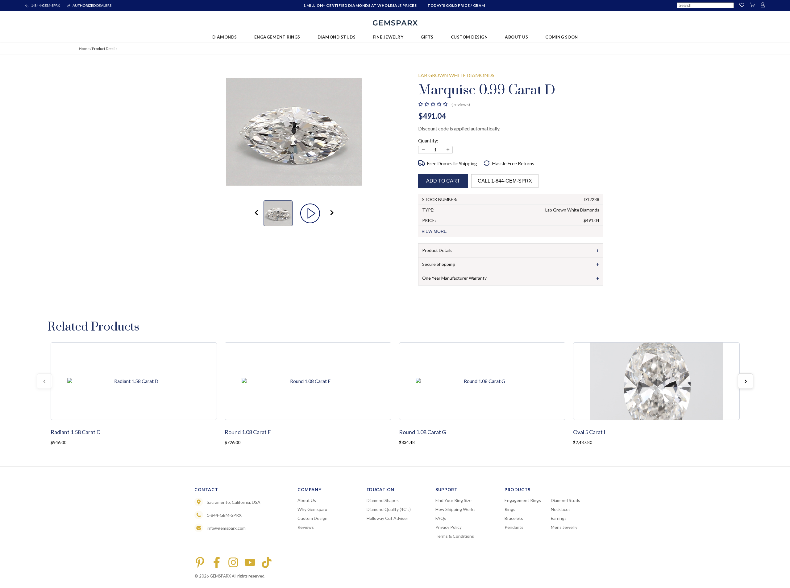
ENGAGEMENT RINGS (277, 37)
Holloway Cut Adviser (387, 518)
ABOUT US (516, 37)
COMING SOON (561, 37)
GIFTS (427, 37)
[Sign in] (762, 5)
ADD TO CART (443, 180)
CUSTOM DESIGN (469, 37)
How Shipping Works (455, 509)
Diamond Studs (565, 500)
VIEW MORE (434, 231)
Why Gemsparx (312, 509)
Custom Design (312, 518)
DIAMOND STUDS (337, 37)
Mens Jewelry (564, 527)
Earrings (559, 518)
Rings (510, 509)
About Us (306, 500)
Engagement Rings (523, 500)
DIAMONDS (224, 37)
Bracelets (514, 518)
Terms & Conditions (454, 536)
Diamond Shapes (383, 500)
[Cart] (752, 5)
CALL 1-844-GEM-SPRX (505, 180)
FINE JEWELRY (388, 37)
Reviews (305, 527)
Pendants (514, 527)
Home (84, 48)
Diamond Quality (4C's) (389, 509)
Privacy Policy (448, 527)
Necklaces (561, 509)
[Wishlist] (741, 5)
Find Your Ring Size (453, 500)
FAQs (440, 518)
